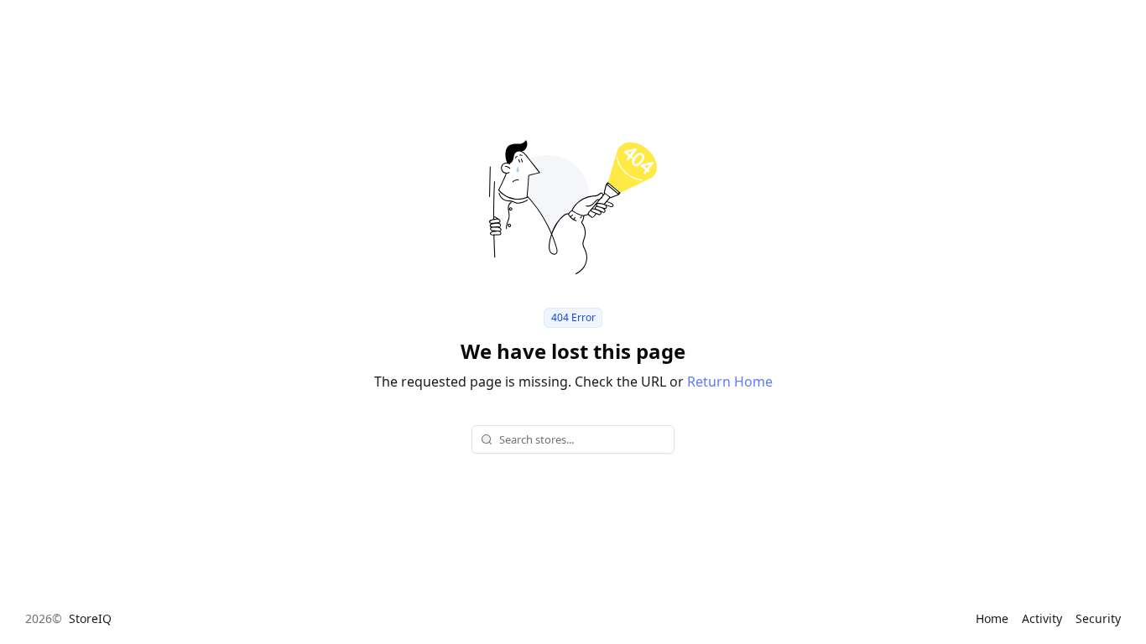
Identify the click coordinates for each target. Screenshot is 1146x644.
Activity (1042, 618)
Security (1098, 618)
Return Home (730, 381)
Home (992, 618)
